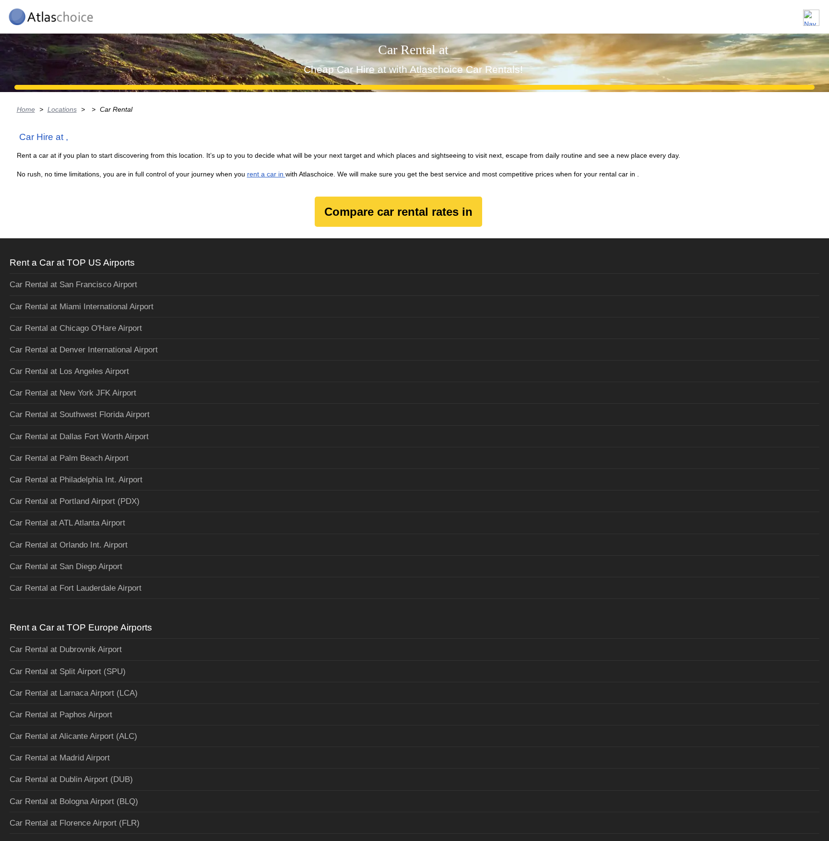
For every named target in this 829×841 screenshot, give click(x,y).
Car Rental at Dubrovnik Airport (66, 649)
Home (26, 109)
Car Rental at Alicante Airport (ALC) (73, 736)
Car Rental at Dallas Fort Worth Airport (79, 436)
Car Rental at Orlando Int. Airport (69, 544)
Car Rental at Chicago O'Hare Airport (76, 328)
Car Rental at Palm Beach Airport (69, 458)
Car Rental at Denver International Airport (84, 349)
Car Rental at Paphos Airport (61, 714)
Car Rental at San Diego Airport (66, 566)
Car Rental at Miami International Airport (82, 306)
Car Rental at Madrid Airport (60, 757)
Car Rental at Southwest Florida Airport (80, 414)
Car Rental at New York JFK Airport (73, 392)
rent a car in (266, 174)
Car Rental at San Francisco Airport (73, 284)
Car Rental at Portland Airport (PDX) (75, 501)
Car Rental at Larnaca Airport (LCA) (74, 693)
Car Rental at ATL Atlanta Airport (67, 522)
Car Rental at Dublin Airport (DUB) (71, 779)
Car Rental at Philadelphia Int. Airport (76, 479)
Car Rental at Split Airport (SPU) (68, 671)
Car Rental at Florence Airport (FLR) (75, 823)
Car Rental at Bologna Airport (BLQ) (74, 801)
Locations (62, 109)
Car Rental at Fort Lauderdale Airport (76, 588)
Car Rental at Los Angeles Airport (69, 371)
